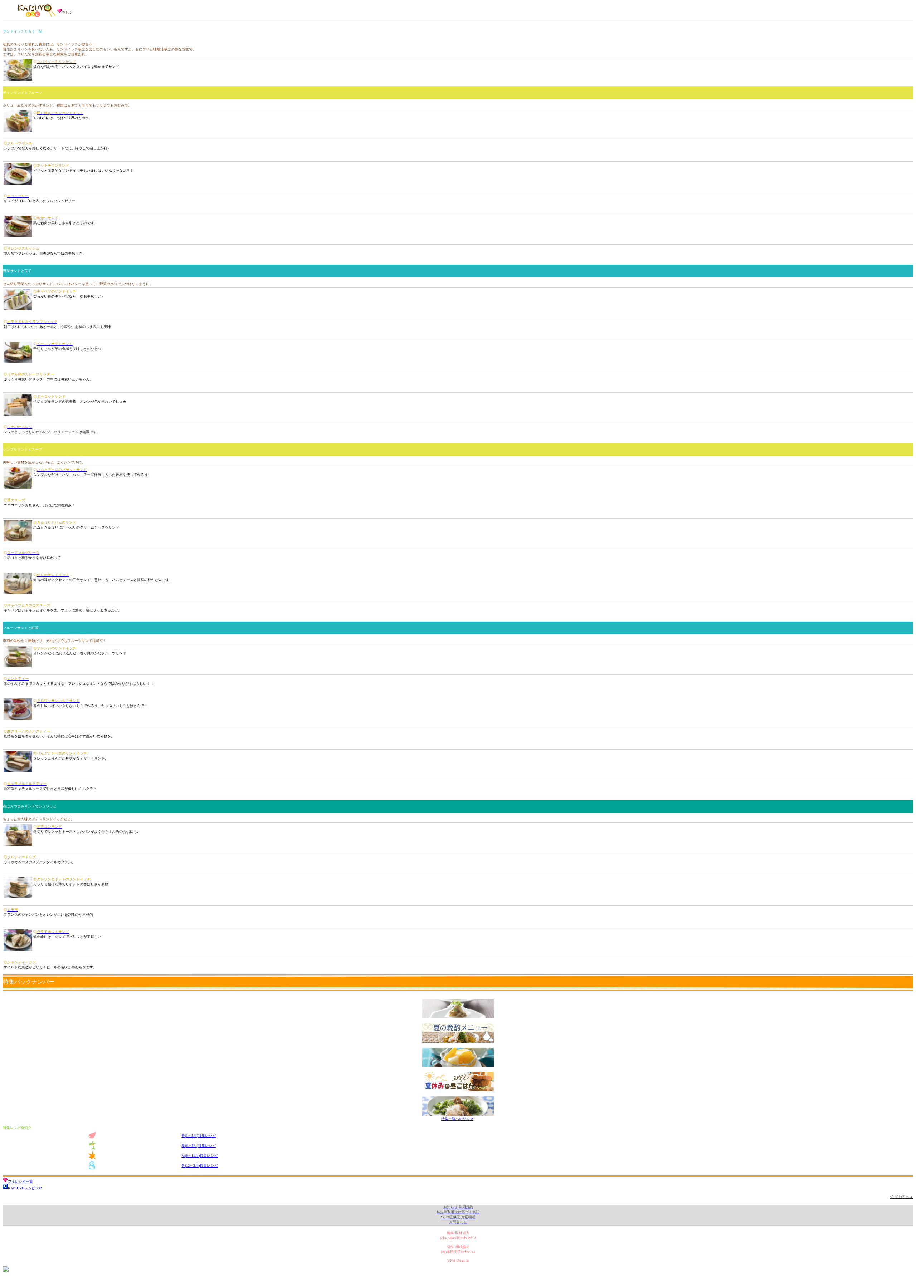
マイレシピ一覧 (20, 1181)
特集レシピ (198, 1136)
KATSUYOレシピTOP (25, 1188)
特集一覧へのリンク (457, 1119)
